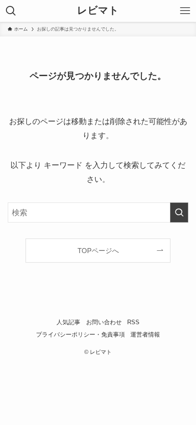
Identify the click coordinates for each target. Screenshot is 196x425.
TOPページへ (98, 250)
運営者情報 (145, 334)
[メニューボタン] (185, 11)
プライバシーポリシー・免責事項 (80, 334)
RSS (133, 322)
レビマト (98, 11)
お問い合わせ (104, 322)
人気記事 (68, 322)
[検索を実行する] (179, 212)
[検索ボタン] (11, 11)
